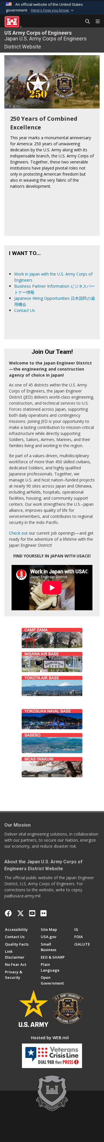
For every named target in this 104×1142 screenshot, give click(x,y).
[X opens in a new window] (20, 913)
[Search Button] (85, 21)
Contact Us (24, 310)
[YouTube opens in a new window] (32, 913)
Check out (18, 533)
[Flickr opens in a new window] (43, 913)
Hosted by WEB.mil (50, 1037)
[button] (53, 10)
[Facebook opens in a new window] (8, 913)
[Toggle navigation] (95, 21)
